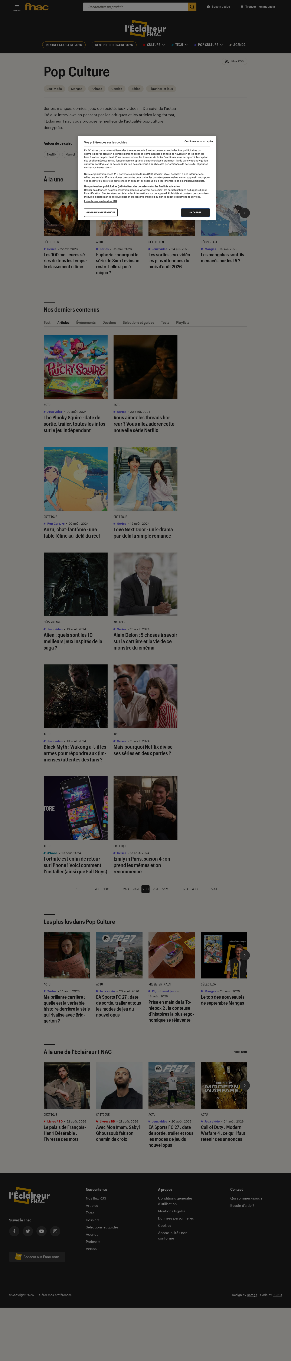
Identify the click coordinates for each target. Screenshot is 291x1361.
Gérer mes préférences (100, 212)
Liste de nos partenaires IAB (100, 201)
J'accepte (195, 212)
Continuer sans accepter (198, 141)
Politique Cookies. (194, 180)
